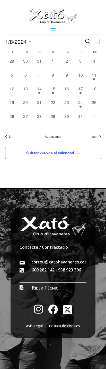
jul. (11, 136)
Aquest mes (53, 136)
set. (94, 136)
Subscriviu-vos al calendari (50, 152)
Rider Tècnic (45, 287)
